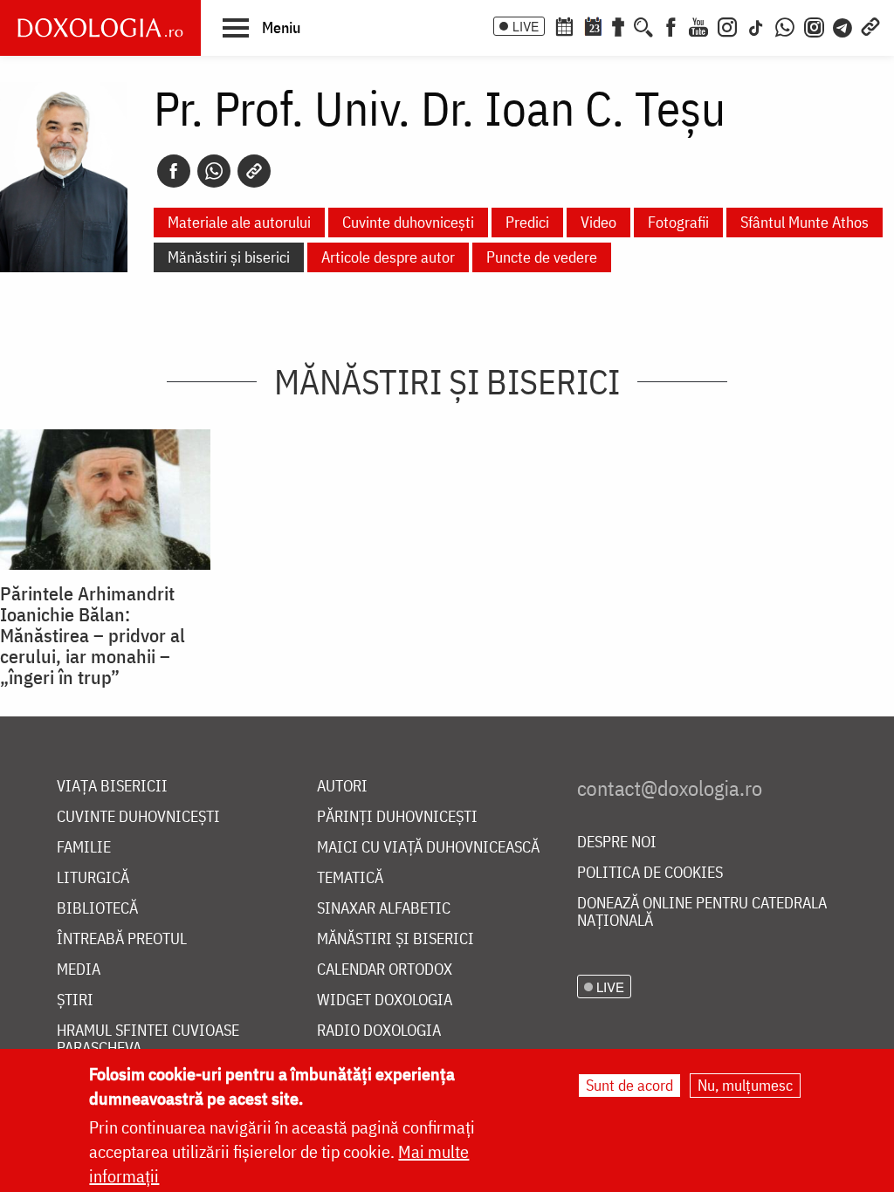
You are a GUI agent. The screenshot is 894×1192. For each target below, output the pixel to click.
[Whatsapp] (213, 171)
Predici (527, 222)
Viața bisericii (112, 787)
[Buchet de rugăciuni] (618, 25)
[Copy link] (254, 171)
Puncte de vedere (541, 257)
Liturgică (93, 878)
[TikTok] (756, 25)
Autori (342, 787)
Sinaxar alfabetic (383, 909)
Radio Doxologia (379, 1031)
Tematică (350, 878)
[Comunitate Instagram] (814, 25)
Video (598, 222)
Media (78, 970)
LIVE (525, 26)
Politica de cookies (650, 873)
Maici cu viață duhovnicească (428, 848)
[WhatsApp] (785, 25)
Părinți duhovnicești (397, 817)
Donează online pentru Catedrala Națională (702, 912)
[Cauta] (643, 25)
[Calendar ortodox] (564, 25)
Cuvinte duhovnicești (408, 222)
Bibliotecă (97, 909)
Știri (75, 1000)
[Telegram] (843, 25)
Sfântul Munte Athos (804, 222)
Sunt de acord (629, 1085)
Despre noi (617, 842)
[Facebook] (671, 25)
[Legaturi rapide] (870, 25)
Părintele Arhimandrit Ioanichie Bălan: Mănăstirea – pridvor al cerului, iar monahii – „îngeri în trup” (92, 635)
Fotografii (678, 222)
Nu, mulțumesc (745, 1085)
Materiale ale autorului (239, 222)
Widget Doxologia (384, 1000)
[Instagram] (727, 25)
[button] (261, 27)
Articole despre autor (388, 257)
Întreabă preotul (122, 939)
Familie (84, 848)
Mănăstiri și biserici (229, 257)
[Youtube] (698, 25)
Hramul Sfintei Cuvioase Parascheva (148, 1040)
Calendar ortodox (384, 970)
